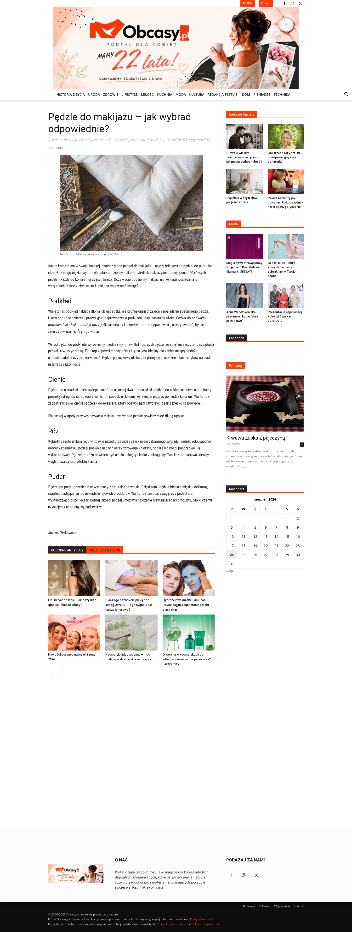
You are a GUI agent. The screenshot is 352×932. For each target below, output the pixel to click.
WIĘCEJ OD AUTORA (104, 550)
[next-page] (59, 672)
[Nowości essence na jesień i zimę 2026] (74, 633)
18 (243, 545)
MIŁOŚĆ (147, 94)
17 (232, 545)
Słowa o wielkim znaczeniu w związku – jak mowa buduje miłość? (244, 157)
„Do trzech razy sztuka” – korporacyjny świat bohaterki (285, 157)
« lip (229, 571)
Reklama (264, 906)
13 (266, 536)
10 (232, 536)
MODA (181, 94)
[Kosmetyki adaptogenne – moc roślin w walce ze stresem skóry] (131, 633)
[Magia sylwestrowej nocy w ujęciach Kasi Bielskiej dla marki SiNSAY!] (244, 246)
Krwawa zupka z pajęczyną (255, 438)
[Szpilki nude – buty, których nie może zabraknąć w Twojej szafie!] (286, 246)
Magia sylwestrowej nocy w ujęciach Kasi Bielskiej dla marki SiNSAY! (244, 267)
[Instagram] (292, 3)
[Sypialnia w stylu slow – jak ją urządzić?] (244, 181)
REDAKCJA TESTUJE (223, 94)
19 (255, 545)
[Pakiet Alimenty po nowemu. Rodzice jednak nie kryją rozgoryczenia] (286, 181)
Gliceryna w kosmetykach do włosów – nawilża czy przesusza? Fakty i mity (187, 659)
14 (276, 536)
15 (287, 536)
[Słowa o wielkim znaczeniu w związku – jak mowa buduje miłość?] (244, 136)
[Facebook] (284, 3)
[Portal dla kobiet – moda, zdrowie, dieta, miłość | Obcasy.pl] (176, 48)
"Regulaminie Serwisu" (173, 924)
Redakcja (249, 906)
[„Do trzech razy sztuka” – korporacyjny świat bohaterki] (286, 136)
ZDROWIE (110, 94)
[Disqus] (131, 752)
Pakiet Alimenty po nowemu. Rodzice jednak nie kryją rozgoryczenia (285, 202)
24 (232, 554)
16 (298, 536)
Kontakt (299, 906)
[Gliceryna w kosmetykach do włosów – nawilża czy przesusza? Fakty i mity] (189, 633)
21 (276, 545)
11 (243, 536)
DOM (246, 94)
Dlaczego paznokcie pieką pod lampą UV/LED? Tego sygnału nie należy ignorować (128, 604)
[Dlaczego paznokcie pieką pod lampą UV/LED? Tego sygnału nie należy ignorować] (131, 578)
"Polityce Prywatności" (205, 924)
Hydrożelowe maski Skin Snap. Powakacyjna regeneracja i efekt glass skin (186, 604)
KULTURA (196, 94)
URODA (94, 94)
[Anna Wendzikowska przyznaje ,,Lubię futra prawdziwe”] (244, 295)
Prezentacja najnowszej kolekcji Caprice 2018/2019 (285, 316)
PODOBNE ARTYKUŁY (67, 550)
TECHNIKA (282, 94)
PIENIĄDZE (261, 94)
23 (298, 545)
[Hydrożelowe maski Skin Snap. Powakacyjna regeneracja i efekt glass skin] (189, 578)
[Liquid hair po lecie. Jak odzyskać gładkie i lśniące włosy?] (74, 578)
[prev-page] (51, 672)
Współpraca (282, 906)
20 (266, 545)
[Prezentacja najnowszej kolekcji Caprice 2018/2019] (286, 295)
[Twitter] (300, 3)
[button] (346, 95)
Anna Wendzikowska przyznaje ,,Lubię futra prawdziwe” (242, 316)
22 (287, 545)
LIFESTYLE (130, 94)
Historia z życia (71, 94)
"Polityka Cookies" (201, 919)
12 (255, 536)
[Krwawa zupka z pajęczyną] (265, 404)
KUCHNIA (164, 94)
